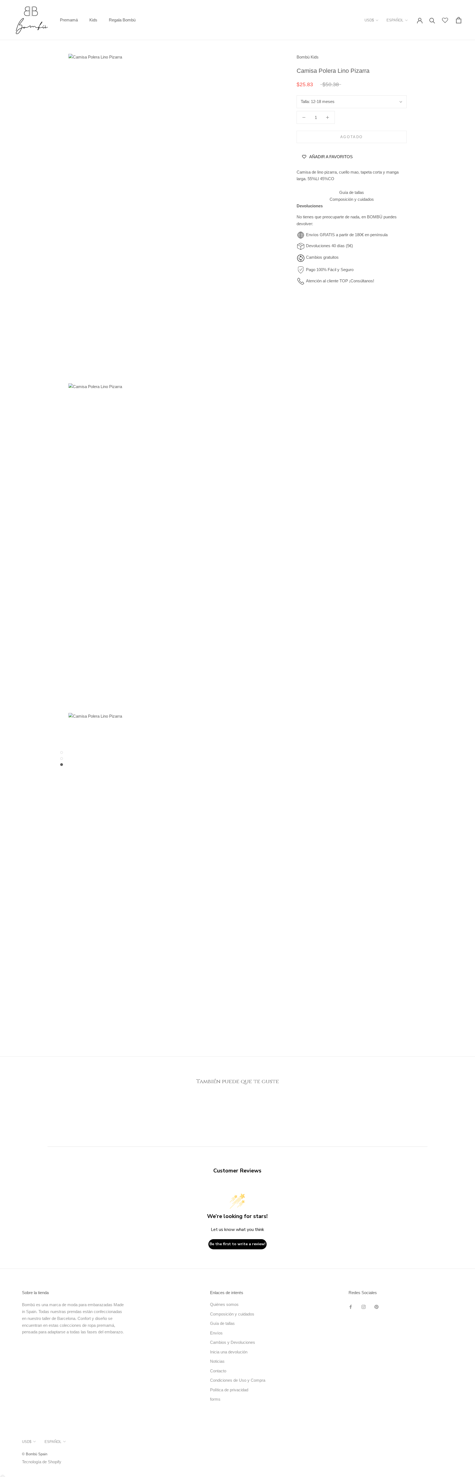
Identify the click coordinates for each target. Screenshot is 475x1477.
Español (394, 20)
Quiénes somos (224, 1304)
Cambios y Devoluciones (232, 1342)
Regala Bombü (122, 20)
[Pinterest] (376, 1306)
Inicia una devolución (228, 1352)
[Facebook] (351, 1306)
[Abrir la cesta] (458, 20)
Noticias (217, 1361)
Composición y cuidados (352, 199)
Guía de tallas (351, 192)
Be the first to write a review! (237, 1244)
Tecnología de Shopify (41, 1461)
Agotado (351, 137)
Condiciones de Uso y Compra (237, 1380)
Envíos (216, 1333)
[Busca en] (432, 20)
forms (215, 1399)
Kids (93, 20)
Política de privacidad (229, 1389)
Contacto (218, 1371)
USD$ (369, 20)
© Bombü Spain (34, 1454)
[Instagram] (363, 1306)
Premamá (69, 20)
